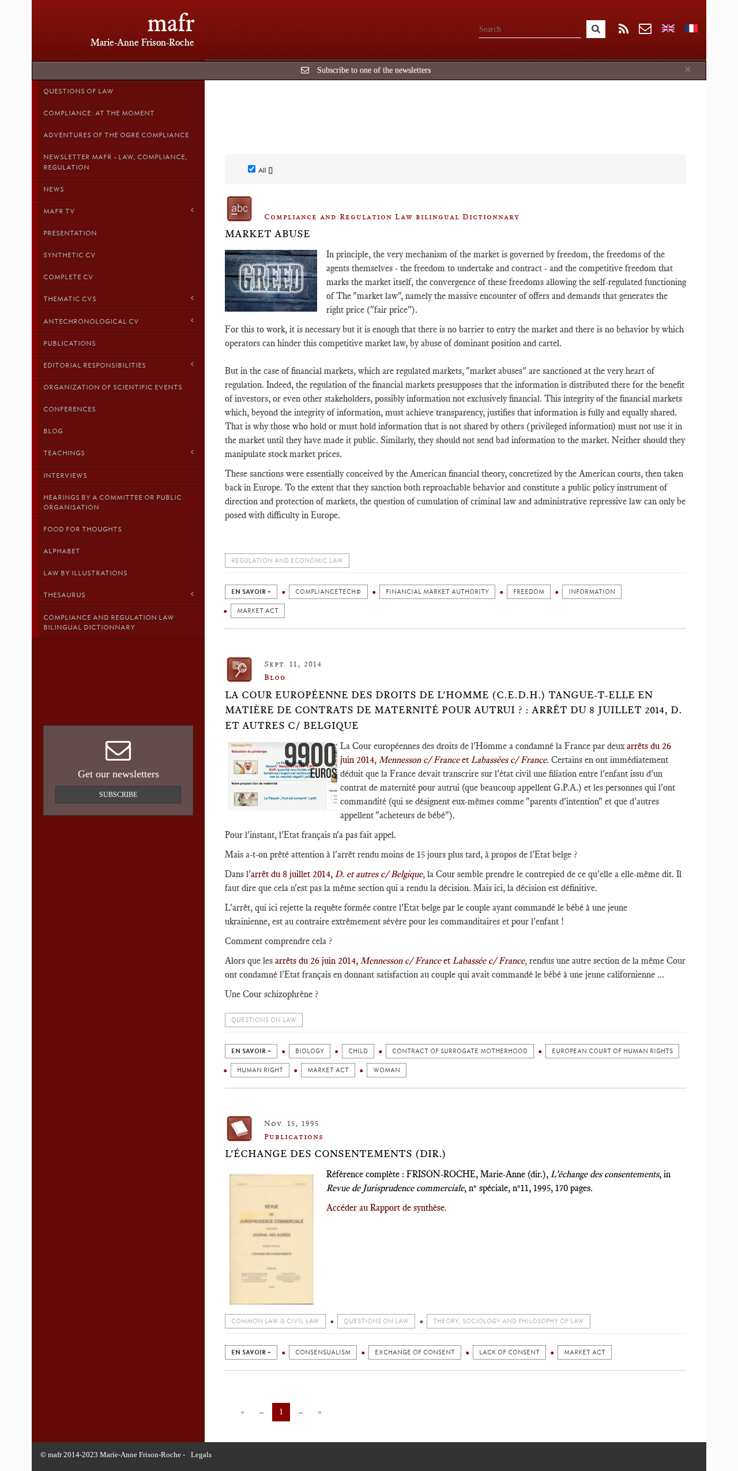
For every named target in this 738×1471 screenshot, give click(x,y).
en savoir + (251, 592)
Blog (53, 431)
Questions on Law (263, 1020)
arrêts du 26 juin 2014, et (363, 960)
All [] (265, 170)
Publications (69, 343)
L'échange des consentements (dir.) (335, 1153)
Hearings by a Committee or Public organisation (112, 502)
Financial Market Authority (437, 592)
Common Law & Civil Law (275, 1321)
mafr (171, 23)
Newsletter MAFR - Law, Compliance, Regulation (115, 162)
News (53, 189)
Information (591, 592)
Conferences (69, 409)
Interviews (65, 475)
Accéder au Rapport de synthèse (385, 1207)
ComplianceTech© (328, 592)
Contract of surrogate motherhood (460, 1051)
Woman (386, 1070)
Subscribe (118, 795)
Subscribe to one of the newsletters (374, 70)
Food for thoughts (82, 529)
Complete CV (68, 277)
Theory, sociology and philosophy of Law (508, 1321)
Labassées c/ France (509, 759)
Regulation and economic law (287, 560)
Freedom (528, 592)
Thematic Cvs (69, 299)
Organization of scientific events (112, 387)
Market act (257, 611)
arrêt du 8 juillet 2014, (337, 874)
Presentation (70, 233)
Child (358, 1051)
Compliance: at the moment (99, 113)
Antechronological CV (91, 321)
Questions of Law (78, 91)
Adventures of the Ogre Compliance (116, 135)
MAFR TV (59, 211)
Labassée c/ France (489, 960)
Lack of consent (509, 1352)
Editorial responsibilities (94, 365)
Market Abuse (267, 233)
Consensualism (323, 1352)
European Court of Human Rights (612, 1051)
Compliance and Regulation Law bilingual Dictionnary (108, 622)
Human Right (260, 1070)
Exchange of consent (415, 1352)
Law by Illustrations (85, 573)
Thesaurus (64, 595)
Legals (201, 1454)
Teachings (64, 453)
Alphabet (61, 551)
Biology (309, 1051)
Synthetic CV (69, 255)
